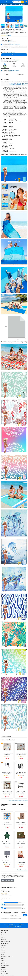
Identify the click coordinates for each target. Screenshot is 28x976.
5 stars (2, 902)
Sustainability (3, 939)
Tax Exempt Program (5, 965)
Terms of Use (3, 969)
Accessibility (3, 962)
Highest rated (15, 912)
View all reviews (5, 898)
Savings (15, 4)
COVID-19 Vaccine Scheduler (6, 956)
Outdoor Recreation (20, 83)
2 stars (2, 907)
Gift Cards (3, 952)
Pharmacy (3, 958)
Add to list (7, 74)
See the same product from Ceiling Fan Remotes (17, 800)
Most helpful (23, 912)
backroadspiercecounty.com (14, 44)
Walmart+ (3, 950)
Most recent (7, 912)
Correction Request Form (7, 880)
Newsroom (3, 935)
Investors (3, 937)
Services (10, 4)
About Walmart (4, 932)
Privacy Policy (4, 971)
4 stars (2, 904)
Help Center (21, 924)
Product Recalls (4, 963)
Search (25, 915)
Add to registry (21, 74)
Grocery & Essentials (21, 4)
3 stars (2, 905)
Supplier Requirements (5, 941)
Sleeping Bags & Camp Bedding (15, 84)
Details (10, 71)
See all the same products (22, 869)
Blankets (23, 84)
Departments (5, 4)
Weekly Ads (19, 926)
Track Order (11, 926)
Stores (2, 947)
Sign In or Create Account (10, 924)
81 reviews (9, 35)
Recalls (2, 960)
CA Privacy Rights (4, 973)
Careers (2, 934)
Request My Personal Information (7, 975)
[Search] (22, 2)
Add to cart (14, 54)
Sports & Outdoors (12, 83)
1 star (2, 908)
